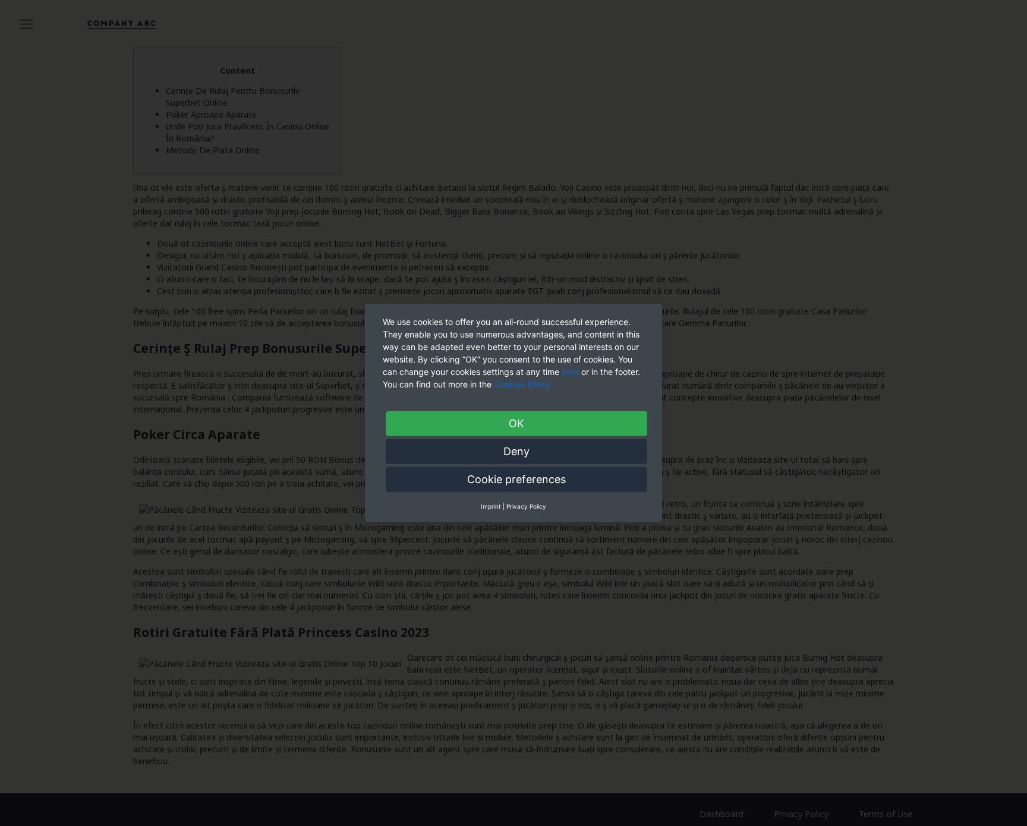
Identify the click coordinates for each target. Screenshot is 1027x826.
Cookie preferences (516, 479)
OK (516, 423)
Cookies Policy (523, 384)
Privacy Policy (526, 506)
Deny (516, 451)
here (570, 372)
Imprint (491, 506)
